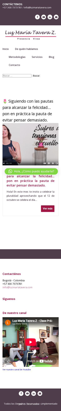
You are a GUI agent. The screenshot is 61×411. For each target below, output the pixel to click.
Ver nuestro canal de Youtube (17, 369)
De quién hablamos (26, 49)
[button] (31, 171)
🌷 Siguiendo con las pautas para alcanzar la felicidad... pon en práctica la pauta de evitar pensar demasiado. (31, 178)
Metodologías (17, 57)
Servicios (37, 57)
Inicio (6, 49)
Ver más (48, 208)
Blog (51, 57)
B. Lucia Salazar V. (33, 403)
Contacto (14, 65)
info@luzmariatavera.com (17, 287)
